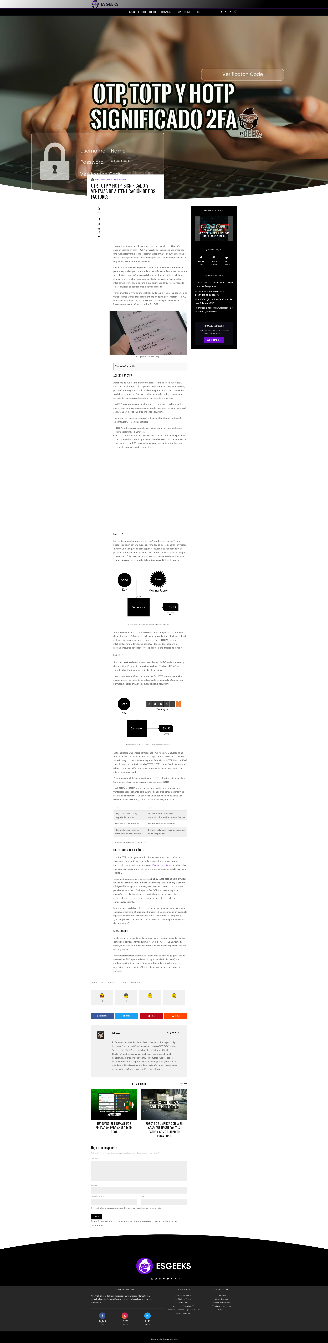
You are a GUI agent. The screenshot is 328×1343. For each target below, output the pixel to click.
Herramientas (166, 12)
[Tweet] (99, 224)
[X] (152, 1279)
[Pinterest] (160, 1279)
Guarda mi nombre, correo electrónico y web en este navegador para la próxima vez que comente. (127, 1208)
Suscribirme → (214, 339)
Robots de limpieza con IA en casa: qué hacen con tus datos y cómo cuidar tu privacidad (164, 1129)
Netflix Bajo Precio (183, 1299)
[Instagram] (156, 1279)
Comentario (95, 1159)
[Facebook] (148, 1279)
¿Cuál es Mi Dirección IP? (183, 1306)
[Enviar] (99, 236)
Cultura (178, 12)
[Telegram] (221, 11)
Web (142, 1197)
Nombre (94, 1185)
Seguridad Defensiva (106, 180)
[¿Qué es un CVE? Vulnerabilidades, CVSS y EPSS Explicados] (214, 228)
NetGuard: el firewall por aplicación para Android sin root (114, 1127)
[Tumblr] (171, 1279)
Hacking (132, 12)
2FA (102, 982)
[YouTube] (164, 1279)
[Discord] (225, 11)
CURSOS (222, 1310)
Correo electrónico (97, 1197)
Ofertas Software (183, 1296)
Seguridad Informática (132, 982)
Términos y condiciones (222, 1306)
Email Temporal (183, 1313)
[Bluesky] (168, 1279)
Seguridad (142, 12)
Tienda (197, 12)
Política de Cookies (222, 1299)
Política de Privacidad (222, 1303)
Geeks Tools (183, 1303)
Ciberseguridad (113, 982)
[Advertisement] (150, 225)
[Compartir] (99, 219)
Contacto (188, 12)
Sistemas (152, 12)
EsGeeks (97, 180)
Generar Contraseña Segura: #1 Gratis (183, 1310)
